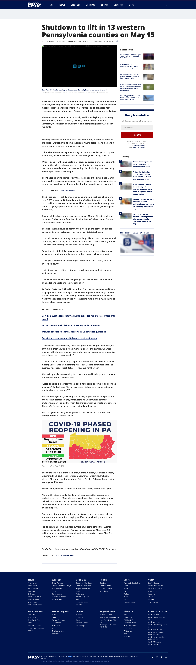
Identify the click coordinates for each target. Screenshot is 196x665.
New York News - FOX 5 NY (109, 621)
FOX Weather (57, 588)
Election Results (105, 586)
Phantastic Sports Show (132, 583)
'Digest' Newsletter (83, 588)
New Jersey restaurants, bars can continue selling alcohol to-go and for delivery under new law (143, 204)
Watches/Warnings (59, 597)
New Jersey (32, 591)
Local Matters (153, 602)
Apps (125, 615)
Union (126, 599)
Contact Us (128, 617)
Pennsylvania (61, 41)
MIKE (54, 615)
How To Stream (153, 583)
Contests (31, 615)
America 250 (32, 583)
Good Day (81, 579)
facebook (148, 657)
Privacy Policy (139, 145)
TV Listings (128, 631)
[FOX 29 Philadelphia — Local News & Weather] (35, 5)
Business (79, 615)
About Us (128, 611)
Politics (103, 579)
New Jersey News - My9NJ (109, 617)
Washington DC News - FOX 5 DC (108, 626)
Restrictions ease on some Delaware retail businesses (69, 338)
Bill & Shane (56, 623)
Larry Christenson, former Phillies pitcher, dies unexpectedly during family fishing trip (143, 219)
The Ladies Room (58, 631)
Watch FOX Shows (35, 625)
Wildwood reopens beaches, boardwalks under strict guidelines (74, 331)
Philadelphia (32, 586)
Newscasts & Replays (155, 586)
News (31, 579)
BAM (54, 617)
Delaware (31, 594)
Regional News (107, 611)
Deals (78, 620)
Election (103, 583)
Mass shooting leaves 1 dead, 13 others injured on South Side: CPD (130, 56)
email (166, 657)
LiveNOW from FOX (155, 588)
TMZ (30, 623)
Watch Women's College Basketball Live (156, 638)
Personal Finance (82, 623)
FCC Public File (129, 620)
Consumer (79, 617)
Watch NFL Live (153, 615)
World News (32, 602)
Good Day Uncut (82, 602)
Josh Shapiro (104, 591)
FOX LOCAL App (106, 615)
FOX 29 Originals (60, 611)
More (131, 5)
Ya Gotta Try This (82, 597)
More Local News (34, 597)
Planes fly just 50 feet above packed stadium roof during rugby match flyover (130, 97)
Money (79, 611)
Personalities (128, 628)
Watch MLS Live (153, 645)
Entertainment (35, 611)
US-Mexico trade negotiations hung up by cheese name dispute (129, 66)
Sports (127, 579)
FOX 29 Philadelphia (48, 41)
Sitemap (127, 636)
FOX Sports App (129, 602)
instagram (157, 657)
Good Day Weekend (83, 586)
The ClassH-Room (35, 620)
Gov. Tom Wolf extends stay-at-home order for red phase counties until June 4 (74, 90)
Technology (80, 625)
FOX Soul (151, 597)
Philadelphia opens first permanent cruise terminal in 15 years (143, 164)
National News (33, 599)
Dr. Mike (79, 605)
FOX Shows (32, 617)
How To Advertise (130, 625)
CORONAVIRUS (67, 190)
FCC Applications (130, 623)
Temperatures (57, 594)
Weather (56, 579)
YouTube (151, 599)
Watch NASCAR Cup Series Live (157, 626)
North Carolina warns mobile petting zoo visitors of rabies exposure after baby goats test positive (130, 87)
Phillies (126, 594)
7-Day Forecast (57, 583)
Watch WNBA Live (154, 642)
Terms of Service (138, 148)
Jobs (125, 634)
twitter (152, 657)
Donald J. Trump (106, 588)
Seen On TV (80, 599)
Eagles (126, 588)
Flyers (126, 591)
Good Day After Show (84, 583)
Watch (151, 579)
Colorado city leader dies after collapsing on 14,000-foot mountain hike (129, 76)
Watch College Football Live (156, 618)
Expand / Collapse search (166, 5)
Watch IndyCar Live (155, 630)
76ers (126, 597)
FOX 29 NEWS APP (64, 555)
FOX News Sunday (35, 605)
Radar (54, 591)
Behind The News (58, 620)
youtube (161, 657)
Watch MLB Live (154, 622)
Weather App (57, 599)
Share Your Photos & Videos (36, 629)
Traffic (78, 591)
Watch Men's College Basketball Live (155, 633)
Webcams (151, 594)
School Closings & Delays (61, 586)
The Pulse (55, 634)
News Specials (153, 591)
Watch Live (80, 594)
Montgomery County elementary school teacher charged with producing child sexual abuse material (143, 189)
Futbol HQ (127, 586)
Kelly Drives (56, 625)
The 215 (55, 628)
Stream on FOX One (158, 611)
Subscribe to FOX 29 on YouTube (134, 233)
